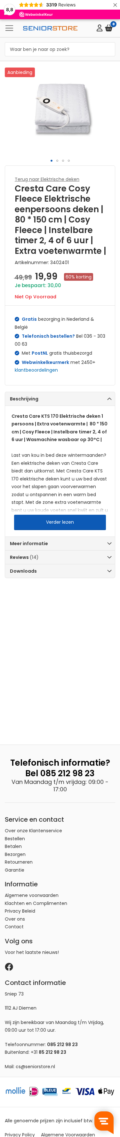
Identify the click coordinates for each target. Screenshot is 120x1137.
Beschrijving (24, 399)
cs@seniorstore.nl (35, 1066)
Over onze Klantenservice (33, 830)
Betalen (13, 846)
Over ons (15, 919)
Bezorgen (15, 854)
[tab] (60, 399)
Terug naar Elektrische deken (47, 179)
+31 (48, 1052)
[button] (51, 160)
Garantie (14, 870)
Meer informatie (29, 543)
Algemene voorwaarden (32, 895)
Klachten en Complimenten (36, 903)
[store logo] (50, 28)
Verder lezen (60, 522)
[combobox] (60, 49)
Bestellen (15, 838)
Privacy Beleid (20, 911)
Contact (14, 926)
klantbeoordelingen (36, 370)
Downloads (23, 571)
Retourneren (19, 862)
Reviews (23, 557)
